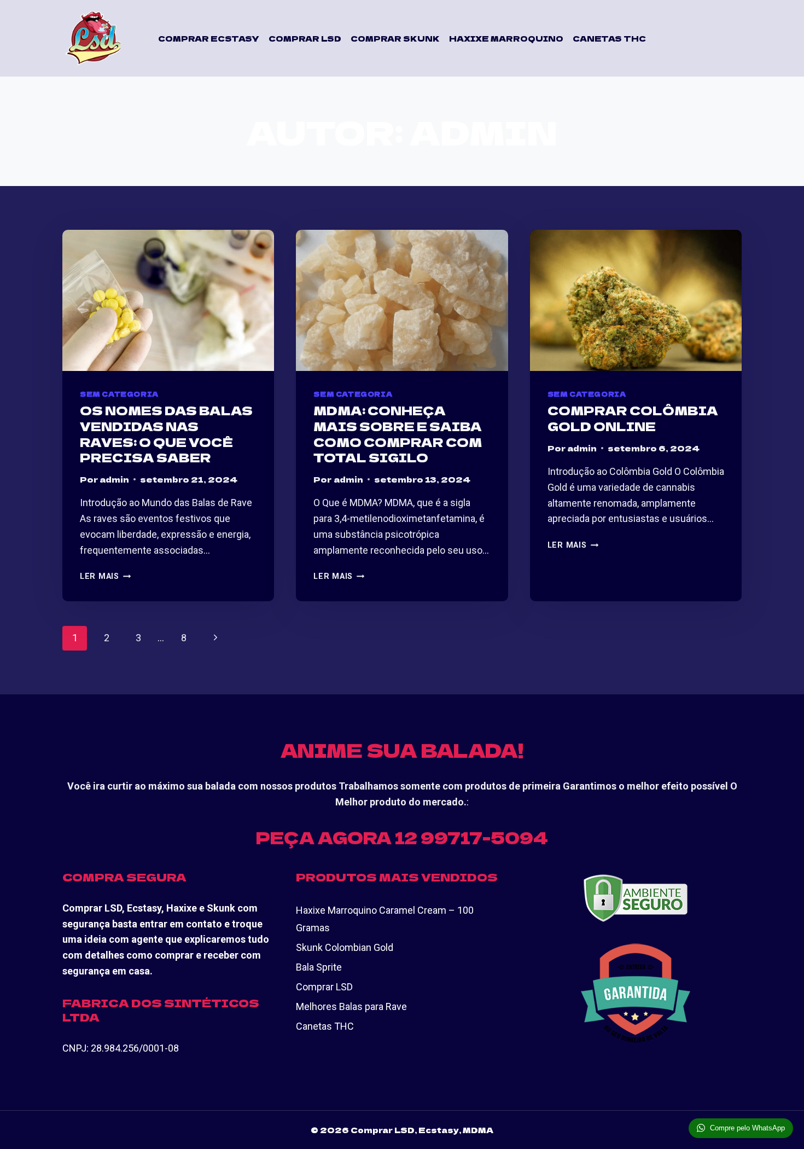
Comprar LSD (305, 38)
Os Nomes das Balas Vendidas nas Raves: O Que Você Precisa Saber (166, 433)
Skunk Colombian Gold (344, 947)
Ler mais (105, 576)
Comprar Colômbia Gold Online (632, 417)
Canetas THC (609, 38)
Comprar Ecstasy (208, 38)
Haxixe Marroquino (506, 38)
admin (114, 479)
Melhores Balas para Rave (351, 1006)
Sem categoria (119, 393)
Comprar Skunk (395, 38)
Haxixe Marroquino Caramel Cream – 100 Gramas (385, 918)
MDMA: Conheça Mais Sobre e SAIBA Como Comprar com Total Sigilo (397, 433)
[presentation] (168, 300)
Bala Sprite (319, 967)
